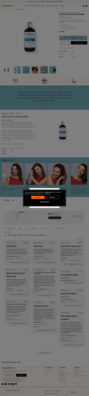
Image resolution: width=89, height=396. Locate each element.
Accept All (38, 197)
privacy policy (48, 192)
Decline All (52, 197)
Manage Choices (44, 202)
